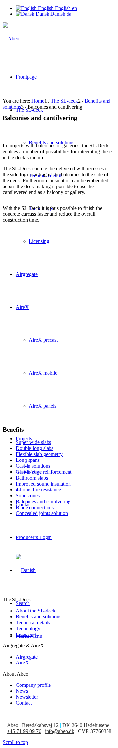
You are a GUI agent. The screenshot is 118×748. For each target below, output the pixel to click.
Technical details (33, 622)
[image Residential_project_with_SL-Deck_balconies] (59, 353)
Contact (24, 703)
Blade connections (35, 507)
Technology (28, 628)
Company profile (33, 685)
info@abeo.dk (59, 731)
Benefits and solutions (38, 616)
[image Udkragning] (59, 271)
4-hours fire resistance (38, 489)
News (22, 691)
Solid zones (28, 495)
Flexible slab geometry (39, 454)
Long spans (28, 460)
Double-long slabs (34, 448)
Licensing (26, 634)
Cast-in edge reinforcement (43, 472)
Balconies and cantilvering (43, 501)
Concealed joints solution (42, 513)
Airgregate (27, 657)
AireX (22, 662)
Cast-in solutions (33, 466)
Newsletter (27, 697)
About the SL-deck (35, 610)
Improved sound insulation (43, 483)
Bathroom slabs (32, 478)
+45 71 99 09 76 (24, 731)
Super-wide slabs (33, 442)
